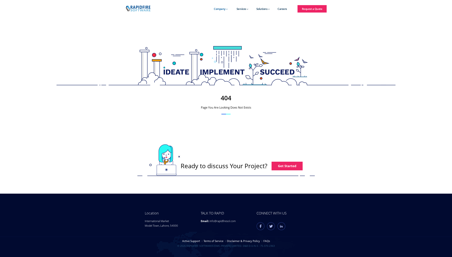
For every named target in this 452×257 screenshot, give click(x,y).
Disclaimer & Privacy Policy (243, 241)
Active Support (191, 241)
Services (242, 9)
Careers (282, 9)
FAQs (266, 241)
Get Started (287, 166)
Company (220, 9)
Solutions (262, 9)
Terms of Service (213, 241)
